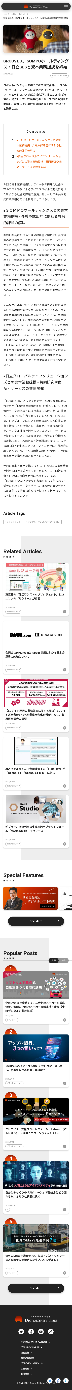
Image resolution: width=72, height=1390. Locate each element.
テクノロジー (12, 1020)
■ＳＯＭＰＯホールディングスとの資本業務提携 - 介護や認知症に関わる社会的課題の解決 (39, 145)
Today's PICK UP (59, 75)
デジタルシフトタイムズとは (34, 1342)
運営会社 (25, 1353)
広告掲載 (25, 1369)
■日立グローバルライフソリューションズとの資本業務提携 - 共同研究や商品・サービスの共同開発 (39, 162)
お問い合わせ (27, 1358)
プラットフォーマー (14, 1083)
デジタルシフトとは (30, 1347)
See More (36, 921)
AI (7, 1209)
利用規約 (25, 1374)
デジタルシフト (14, 522)
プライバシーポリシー (31, 1363)
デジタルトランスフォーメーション (44, 522)
